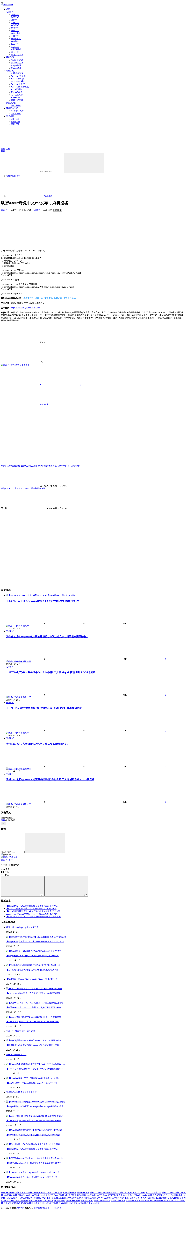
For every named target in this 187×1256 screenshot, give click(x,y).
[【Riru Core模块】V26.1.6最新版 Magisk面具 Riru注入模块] (33, 1078)
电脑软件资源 (17, 73)
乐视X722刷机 (21, 1200)
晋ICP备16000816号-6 (51, 1208)
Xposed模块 (16, 68)
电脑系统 (10, 71)
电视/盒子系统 (17, 111)
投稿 (3, 151)
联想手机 (15, 31)
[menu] (2, 2)
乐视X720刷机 (168, 1192)
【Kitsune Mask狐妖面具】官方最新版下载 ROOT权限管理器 (33, 993)
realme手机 (16, 39)
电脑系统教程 (17, 100)
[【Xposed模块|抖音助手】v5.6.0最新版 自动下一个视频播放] (33, 1017)
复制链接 (57, 210)
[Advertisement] (77, 229)
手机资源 (10, 57)
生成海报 (43, 404)
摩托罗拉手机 (17, 55)
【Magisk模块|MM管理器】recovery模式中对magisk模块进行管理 (34, 1106)
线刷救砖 (23, 1192)
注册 (8, 148)
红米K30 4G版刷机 (12, 1203)
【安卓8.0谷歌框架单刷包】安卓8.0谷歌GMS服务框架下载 (32, 970)
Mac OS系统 (16, 92)
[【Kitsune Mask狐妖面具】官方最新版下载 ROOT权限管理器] (34, 989)
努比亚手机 (16, 49)
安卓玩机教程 (17, 60)
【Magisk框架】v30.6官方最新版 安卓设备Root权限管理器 (32, 906)
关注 (42, 895)
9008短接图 (57, 1192)
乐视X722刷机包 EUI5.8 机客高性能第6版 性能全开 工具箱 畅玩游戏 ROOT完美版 (50, 779)
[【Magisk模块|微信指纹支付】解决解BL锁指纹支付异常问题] (34, 1130)
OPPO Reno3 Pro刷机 (142, 1195)
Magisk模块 (16, 65)
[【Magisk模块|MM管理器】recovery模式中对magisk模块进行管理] (35, 1102)
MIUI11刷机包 (160, 1198)
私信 (85, 895)
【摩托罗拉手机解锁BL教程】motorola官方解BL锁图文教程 (32, 1045)
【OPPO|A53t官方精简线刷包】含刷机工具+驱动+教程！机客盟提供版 (44, 708)
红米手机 (15, 25)
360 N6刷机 (92, 1195)
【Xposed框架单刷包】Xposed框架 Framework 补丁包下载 (31, 1177)
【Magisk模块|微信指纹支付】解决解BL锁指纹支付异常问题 (33, 1135)
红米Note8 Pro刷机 (162, 1200)
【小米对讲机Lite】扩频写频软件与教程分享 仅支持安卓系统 (33, 916)
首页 (8, 9)
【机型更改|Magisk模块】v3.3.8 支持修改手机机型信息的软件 (33, 1163)
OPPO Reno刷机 (25, 1195)
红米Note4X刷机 (78, 1203)
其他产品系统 (12, 108)
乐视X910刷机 (87, 1200)
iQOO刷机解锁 (58, 1200)
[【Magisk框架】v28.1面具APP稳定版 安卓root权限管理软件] (33, 951)
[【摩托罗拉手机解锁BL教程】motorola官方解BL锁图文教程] (33, 1040)
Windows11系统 (18, 84)
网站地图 (38, 1208)
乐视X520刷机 (159, 1195)
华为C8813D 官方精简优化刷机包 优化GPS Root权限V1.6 (37, 743)
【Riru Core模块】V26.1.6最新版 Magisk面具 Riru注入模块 (32, 1083)
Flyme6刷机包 (172, 1195)
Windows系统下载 (153, 1192)
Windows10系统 (18, 81)
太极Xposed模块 (126, 1195)
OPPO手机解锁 (76, 1198)
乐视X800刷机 (83, 1192)
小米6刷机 (51, 1198)
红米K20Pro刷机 (118, 1200)
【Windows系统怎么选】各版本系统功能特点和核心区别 (31, 908)
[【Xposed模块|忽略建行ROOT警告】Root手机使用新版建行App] (35, 1064)
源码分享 (15, 124)
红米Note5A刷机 (146, 1200)
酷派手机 (15, 17)
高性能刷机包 (118, 1198)
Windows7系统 (17, 79)
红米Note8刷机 (93, 1203)
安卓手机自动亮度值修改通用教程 (21, 1092)
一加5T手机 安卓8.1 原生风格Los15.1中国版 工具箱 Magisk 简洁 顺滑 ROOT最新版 (51, 672)
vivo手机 (15, 41)
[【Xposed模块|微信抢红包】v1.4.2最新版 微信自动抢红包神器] (34, 1116)
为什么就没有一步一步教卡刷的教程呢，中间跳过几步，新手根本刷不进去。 (47, 636)
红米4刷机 (47, 1200)
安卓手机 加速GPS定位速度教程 (20, 1031)
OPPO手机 (16, 33)
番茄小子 (5, 210)
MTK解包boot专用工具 (16, 1055)
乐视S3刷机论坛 (26, 1198)
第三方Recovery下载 (10, 1192)
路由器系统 (11, 103)
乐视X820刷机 (96, 1192)
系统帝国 (20, 1208)
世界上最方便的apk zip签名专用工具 (22, 927)
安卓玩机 (10, 12)
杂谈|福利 (15, 121)
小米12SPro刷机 (73, 1200)
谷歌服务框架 (40, 1198)
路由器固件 (16, 105)
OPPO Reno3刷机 (40, 1195)
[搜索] (84, 163)
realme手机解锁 (69, 1192)
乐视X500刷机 (125, 1192)
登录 (3, 148)
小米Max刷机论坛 (132, 1198)
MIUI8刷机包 (54, 1203)
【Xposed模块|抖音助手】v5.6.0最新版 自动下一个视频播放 (32, 1022)
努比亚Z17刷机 (90, 1198)
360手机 (14, 20)
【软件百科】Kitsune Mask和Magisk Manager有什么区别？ (31, 979)
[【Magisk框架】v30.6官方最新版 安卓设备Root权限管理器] (33, 1144)
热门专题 (15, 119)
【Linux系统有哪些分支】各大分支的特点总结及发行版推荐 (33, 911)
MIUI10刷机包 (79, 1195)
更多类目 (10, 116)
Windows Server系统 (20, 87)
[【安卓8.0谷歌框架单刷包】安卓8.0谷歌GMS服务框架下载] (33, 965)
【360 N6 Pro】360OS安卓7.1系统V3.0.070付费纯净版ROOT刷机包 (42, 601)
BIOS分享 (15, 97)
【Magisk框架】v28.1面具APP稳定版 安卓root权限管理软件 (32, 956)
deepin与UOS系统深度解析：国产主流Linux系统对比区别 (31, 914)
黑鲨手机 (15, 28)
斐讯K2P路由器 (174, 1198)
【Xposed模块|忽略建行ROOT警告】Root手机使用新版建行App (34, 1069)
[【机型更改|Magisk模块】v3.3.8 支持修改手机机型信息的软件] (34, 1158)
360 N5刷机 (66, 1203)
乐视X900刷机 (34, 1192)
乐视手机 (15, 14)
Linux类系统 (16, 89)
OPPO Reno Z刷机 (56, 1195)
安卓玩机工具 (17, 63)
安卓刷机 (37, 210)
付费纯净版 (46, 1192)
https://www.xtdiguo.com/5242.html (25, 308)
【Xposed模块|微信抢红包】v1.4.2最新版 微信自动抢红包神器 (33, 1120)
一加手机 (15, 36)
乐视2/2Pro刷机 (35, 1200)
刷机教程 (69, 1195)
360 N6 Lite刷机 (104, 1198)
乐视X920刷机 (12, 1198)
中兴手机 (15, 47)
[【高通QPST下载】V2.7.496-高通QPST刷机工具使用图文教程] (34, 1003)
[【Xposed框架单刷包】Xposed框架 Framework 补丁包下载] (32, 1172)
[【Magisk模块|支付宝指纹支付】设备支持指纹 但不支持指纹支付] (36, 937)
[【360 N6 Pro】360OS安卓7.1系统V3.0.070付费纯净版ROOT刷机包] (37, 595)
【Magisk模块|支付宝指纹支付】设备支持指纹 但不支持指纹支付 (35, 941)
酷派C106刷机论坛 (102, 1200)
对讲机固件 (16, 113)
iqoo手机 (15, 44)
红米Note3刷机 (147, 1198)
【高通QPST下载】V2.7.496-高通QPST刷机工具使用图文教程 (33, 1007)
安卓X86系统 (17, 95)
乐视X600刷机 (138, 1192)
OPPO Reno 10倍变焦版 (107, 1195)
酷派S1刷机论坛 (41, 1203)
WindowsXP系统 (18, 76)
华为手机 (15, 52)
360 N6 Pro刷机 (10, 1195)
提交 (3, 823)
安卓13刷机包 (27, 1203)
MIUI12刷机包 (62, 1198)
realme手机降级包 (111, 1192)
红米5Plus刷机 (132, 1200)
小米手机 (15, 23)
